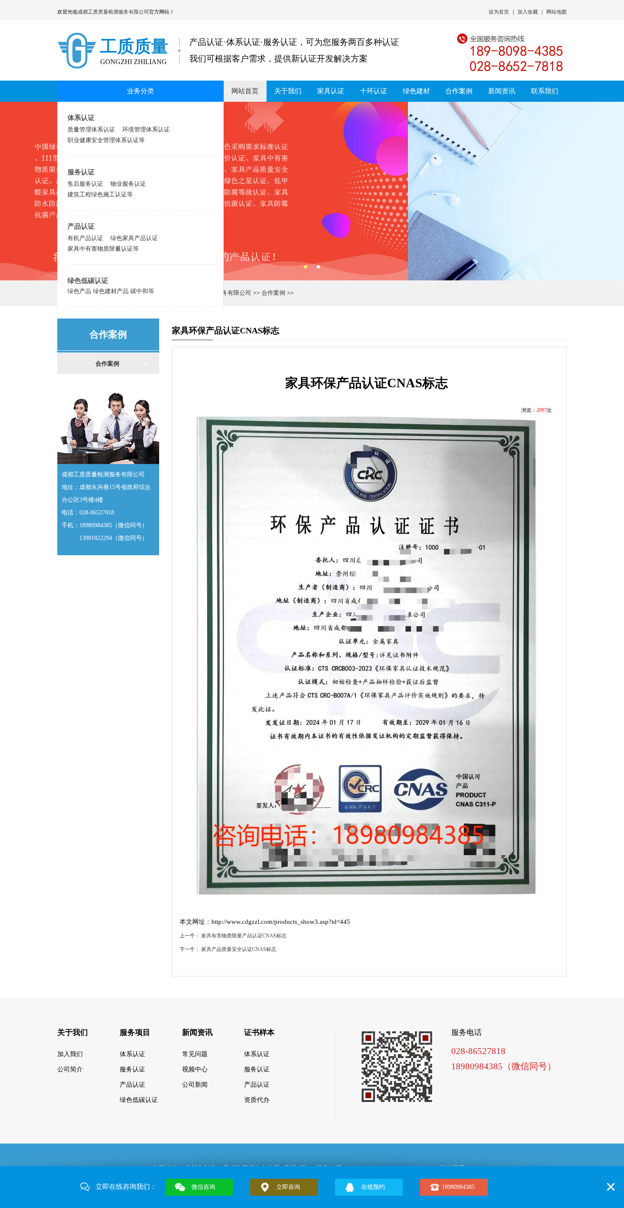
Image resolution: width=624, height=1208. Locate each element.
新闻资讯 (501, 91)
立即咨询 (288, 1187)
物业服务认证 (128, 183)
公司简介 (70, 1069)
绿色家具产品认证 (134, 238)
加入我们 (70, 1054)
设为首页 (499, 12)
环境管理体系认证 (146, 129)
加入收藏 (527, 12)
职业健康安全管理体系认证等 (106, 140)
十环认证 (373, 91)
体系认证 (81, 117)
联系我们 (544, 91)
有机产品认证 (85, 238)
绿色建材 (416, 91)
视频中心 (195, 1069)
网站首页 (245, 91)
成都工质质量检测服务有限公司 (113, 12)
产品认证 (81, 226)
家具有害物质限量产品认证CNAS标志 (244, 936)
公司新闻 (195, 1084)
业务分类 (140, 91)
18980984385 (458, 1187)
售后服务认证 (85, 183)
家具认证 (330, 91)
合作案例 (458, 91)
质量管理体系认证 (91, 129)
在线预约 (373, 1187)
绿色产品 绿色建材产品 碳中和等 (110, 291)
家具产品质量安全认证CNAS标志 (238, 949)
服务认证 (81, 172)
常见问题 (195, 1054)
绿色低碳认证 (87, 280)
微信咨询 (203, 1187)
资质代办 (257, 1099)
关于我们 (287, 91)
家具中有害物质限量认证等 (103, 248)
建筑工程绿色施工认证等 (100, 194)
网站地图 (556, 12)
